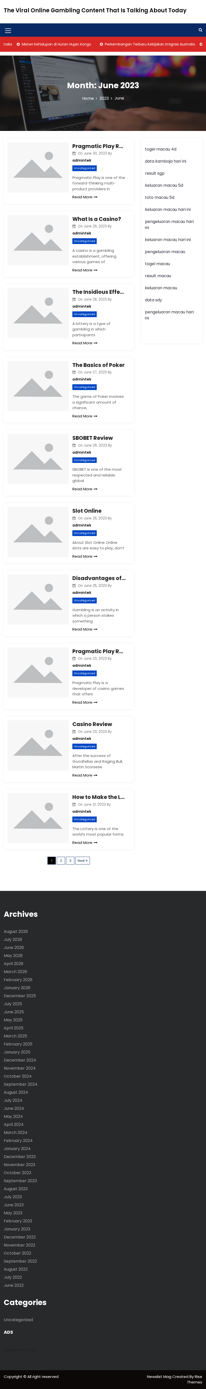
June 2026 (14, 947)
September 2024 (20, 1084)
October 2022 (17, 1253)
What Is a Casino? (96, 219)
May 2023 (13, 1213)
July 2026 (13, 939)
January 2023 (17, 1229)
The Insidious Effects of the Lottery (99, 292)
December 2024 (20, 1060)
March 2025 (15, 1036)
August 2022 (16, 1269)
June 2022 (14, 1285)
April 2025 (13, 1028)
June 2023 (14, 1205)
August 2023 (16, 1189)
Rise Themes (194, 1379)
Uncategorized (84, 168)
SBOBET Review (92, 438)
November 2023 (19, 1165)
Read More (82, 197)
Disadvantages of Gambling (99, 578)
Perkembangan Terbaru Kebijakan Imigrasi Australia (139, 44)
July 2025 (13, 1004)
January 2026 (17, 988)
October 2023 (17, 1173)
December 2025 (20, 996)
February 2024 (18, 1140)
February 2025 (18, 1044)
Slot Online (86, 510)
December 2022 (20, 1237)
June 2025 (14, 1012)
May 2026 (13, 956)
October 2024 (18, 1076)
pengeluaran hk (19, 1350)
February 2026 (18, 980)
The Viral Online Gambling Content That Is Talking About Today (95, 10)
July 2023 (13, 1197)
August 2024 (16, 1092)
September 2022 (20, 1261)
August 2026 (16, 931)
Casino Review (92, 724)
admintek (81, 160)
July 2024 (13, 1100)
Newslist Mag (159, 1376)
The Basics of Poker (98, 365)
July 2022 (13, 1277)
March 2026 (15, 972)
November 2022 (19, 1245)
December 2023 (20, 1157)
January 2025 (17, 1052)
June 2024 (14, 1108)
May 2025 (13, 1020)
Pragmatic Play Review (99, 146)
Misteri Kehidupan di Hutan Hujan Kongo (46, 44)
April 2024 (14, 1124)
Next (81, 860)
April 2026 (13, 964)
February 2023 (18, 1221)
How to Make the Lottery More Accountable (99, 797)
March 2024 (15, 1132)
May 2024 (13, 1116)
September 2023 (20, 1181)
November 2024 (20, 1068)
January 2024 (17, 1149)
